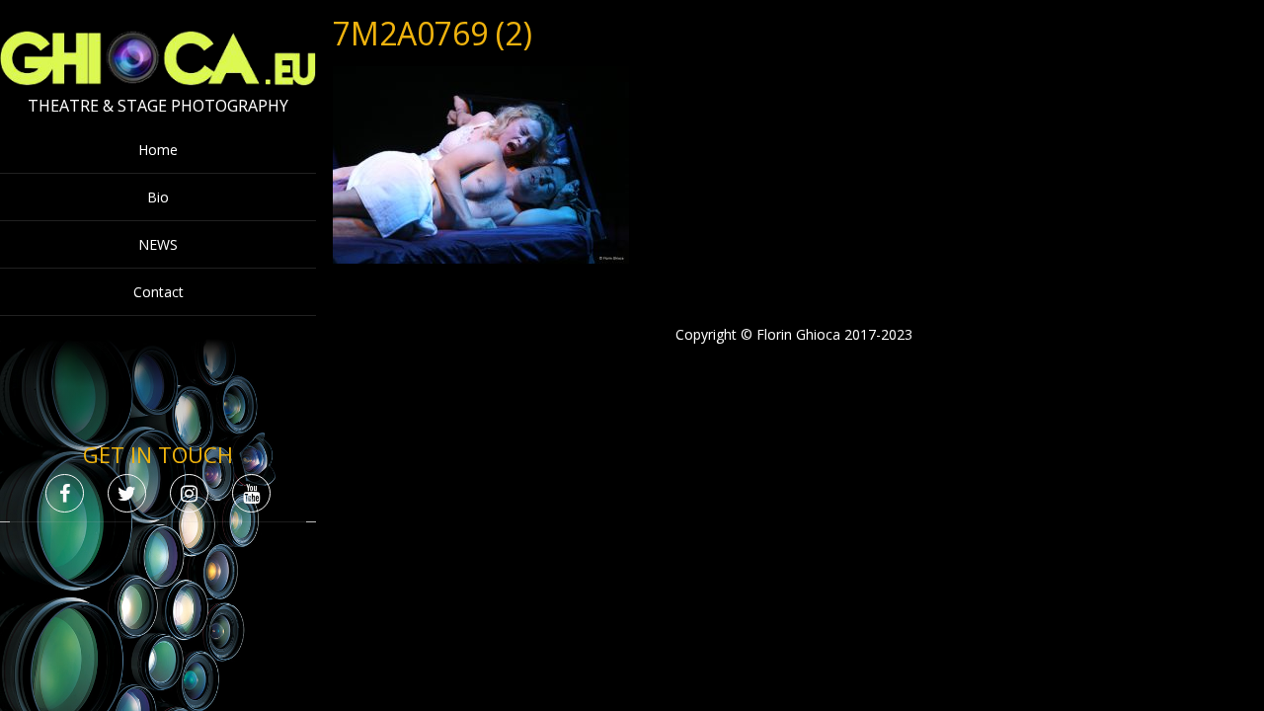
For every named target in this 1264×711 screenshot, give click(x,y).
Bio (158, 197)
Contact (158, 291)
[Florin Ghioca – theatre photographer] (158, 80)
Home (158, 149)
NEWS (158, 244)
